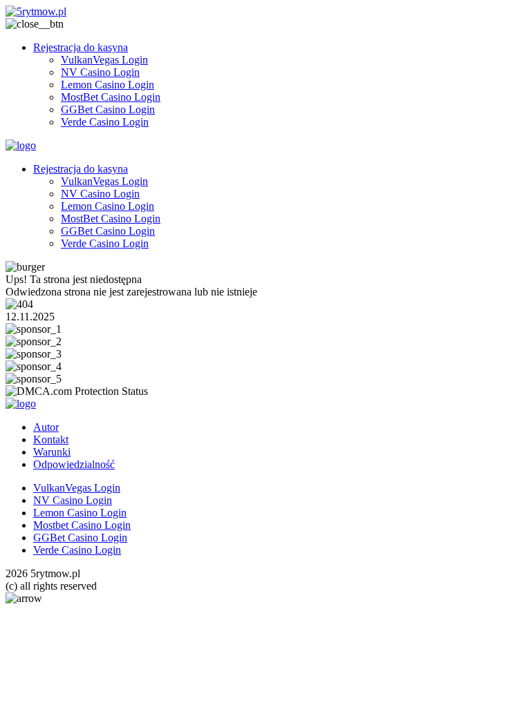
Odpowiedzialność (74, 464)
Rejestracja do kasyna (80, 47)
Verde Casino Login (105, 122)
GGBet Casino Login (108, 109)
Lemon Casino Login (107, 84)
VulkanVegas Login (104, 60)
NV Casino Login (100, 72)
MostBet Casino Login (110, 97)
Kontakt (50, 439)
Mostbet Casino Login (82, 525)
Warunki (52, 452)
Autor (46, 427)
